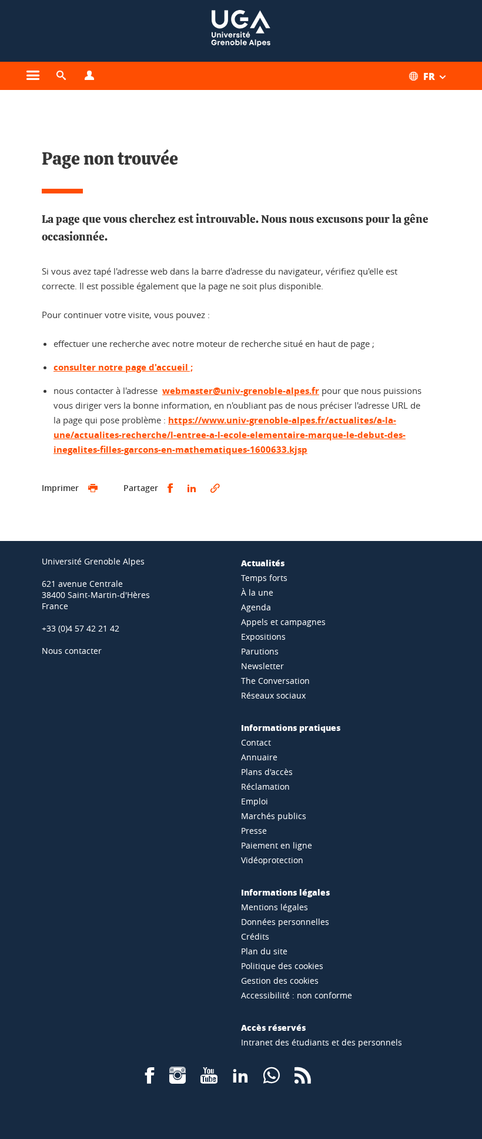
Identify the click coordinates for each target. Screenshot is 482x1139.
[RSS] (302, 1079)
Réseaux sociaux (273, 695)
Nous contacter (72, 650)
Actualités (262, 563)
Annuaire (259, 757)
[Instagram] (177, 1079)
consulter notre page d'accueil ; (123, 367)
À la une (257, 592)
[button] (61, 76)
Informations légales (285, 892)
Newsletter (262, 666)
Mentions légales (274, 907)
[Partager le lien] (215, 488)
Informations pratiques (290, 727)
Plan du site (264, 951)
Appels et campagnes (283, 621)
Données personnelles (285, 921)
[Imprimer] (93, 488)
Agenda (256, 607)
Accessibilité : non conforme (296, 995)
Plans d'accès (267, 771)
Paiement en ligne (276, 845)
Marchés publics (273, 815)
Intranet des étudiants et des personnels (321, 1042)
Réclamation (265, 786)
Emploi (254, 801)
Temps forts (264, 577)
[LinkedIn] (240, 1079)
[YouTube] (208, 1079)
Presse (254, 830)
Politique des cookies (282, 965)
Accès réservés (273, 1027)
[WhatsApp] (271, 1079)
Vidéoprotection (272, 860)
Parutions (260, 651)
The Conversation (275, 680)
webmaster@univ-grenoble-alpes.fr (240, 391)
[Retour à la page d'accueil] (241, 30)
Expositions (263, 636)
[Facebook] (150, 1079)
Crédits (255, 936)
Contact (256, 742)
